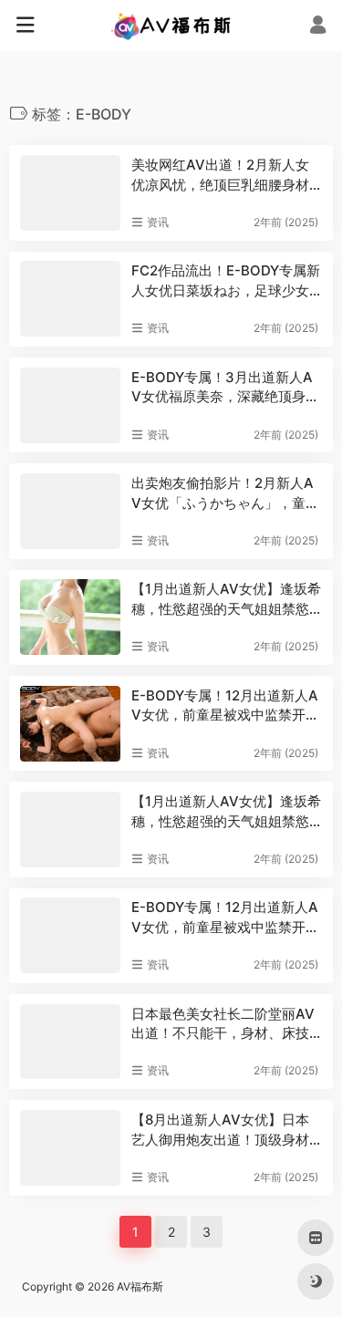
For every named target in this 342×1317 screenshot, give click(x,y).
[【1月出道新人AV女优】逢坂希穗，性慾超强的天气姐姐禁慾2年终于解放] (70, 617)
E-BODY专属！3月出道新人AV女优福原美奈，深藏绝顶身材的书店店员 (225, 387)
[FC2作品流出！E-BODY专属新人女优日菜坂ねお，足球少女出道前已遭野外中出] (70, 299)
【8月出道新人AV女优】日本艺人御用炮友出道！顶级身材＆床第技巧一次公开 (220, 1130)
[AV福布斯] (171, 25)
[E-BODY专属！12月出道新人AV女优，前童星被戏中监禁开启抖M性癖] (70, 724)
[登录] (317, 27)
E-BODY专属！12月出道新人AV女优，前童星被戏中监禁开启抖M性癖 (225, 706)
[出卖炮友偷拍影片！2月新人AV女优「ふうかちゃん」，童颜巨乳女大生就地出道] (70, 511)
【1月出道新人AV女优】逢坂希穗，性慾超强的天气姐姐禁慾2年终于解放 (226, 599)
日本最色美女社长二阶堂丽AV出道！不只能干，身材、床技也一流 (223, 1024)
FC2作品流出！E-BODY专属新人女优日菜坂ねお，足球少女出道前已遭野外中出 (225, 281)
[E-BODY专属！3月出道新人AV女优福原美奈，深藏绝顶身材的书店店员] (70, 405)
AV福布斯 (140, 1286)
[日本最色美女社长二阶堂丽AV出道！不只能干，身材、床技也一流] (70, 1042)
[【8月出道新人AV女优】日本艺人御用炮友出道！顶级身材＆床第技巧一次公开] (70, 1148)
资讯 (158, 222)
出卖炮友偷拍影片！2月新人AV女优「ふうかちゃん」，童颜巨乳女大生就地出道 (225, 493)
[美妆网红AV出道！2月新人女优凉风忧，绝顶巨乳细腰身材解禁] (70, 193)
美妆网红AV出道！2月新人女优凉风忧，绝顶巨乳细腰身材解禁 (220, 175)
